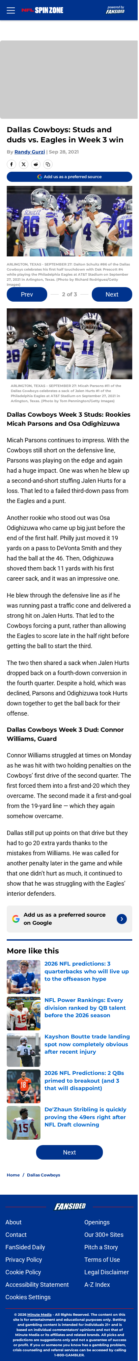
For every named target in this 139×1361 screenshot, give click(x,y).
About (13, 1222)
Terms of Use (102, 1259)
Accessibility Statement (37, 1284)
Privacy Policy (23, 1259)
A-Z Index (97, 1284)
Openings (97, 1222)
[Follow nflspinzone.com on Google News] (122, 919)
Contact (16, 1234)
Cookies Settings (28, 1297)
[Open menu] (11, 10)
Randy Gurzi (30, 152)
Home (13, 1174)
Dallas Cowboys (43, 1174)
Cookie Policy (23, 1272)
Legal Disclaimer (106, 1272)
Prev (27, 294)
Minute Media (39, 1314)
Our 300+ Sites (103, 1234)
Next (112, 294)
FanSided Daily (25, 1247)
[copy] (48, 164)
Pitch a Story (101, 1247)
